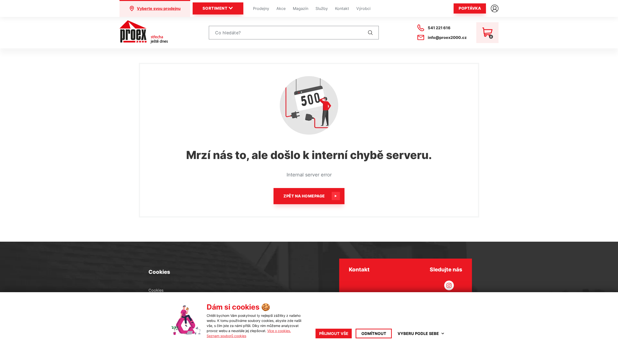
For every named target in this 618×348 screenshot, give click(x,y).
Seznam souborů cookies (226, 336)
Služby (322, 8)
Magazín (300, 8)
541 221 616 (439, 27)
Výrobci (363, 8)
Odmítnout (373, 333)
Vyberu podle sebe (418, 333)
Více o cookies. (279, 331)
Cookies (155, 290)
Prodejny (261, 8)
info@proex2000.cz (447, 37)
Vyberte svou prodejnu (159, 8)
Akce (281, 8)
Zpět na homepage (304, 196)
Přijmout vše (333, 333)
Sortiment (215, 8)
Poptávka (470, 8)
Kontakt (342, 8)
